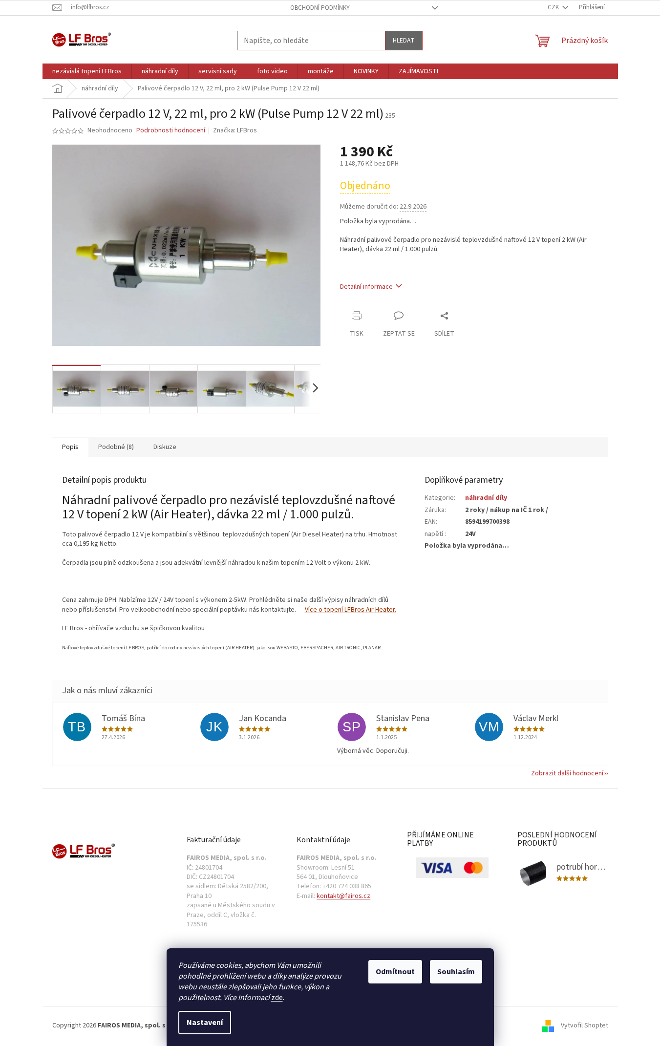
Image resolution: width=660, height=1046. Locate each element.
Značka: (235, 130)
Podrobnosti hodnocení (170, 130)
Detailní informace (366, 287)
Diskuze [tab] (164, 447)
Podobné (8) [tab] (116, 447)
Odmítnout (395, 971)
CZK (554, 7)
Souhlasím (456, 971)
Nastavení (205, 1022)
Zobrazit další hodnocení (567, 773)
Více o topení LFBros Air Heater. (350, 610)
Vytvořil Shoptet (584, 1026)
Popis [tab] (70, 447)
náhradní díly (486, 498)
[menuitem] (87, 71)
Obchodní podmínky (320, 7)
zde (277, 997)
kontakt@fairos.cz (343, 896)
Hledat (404, 40)
